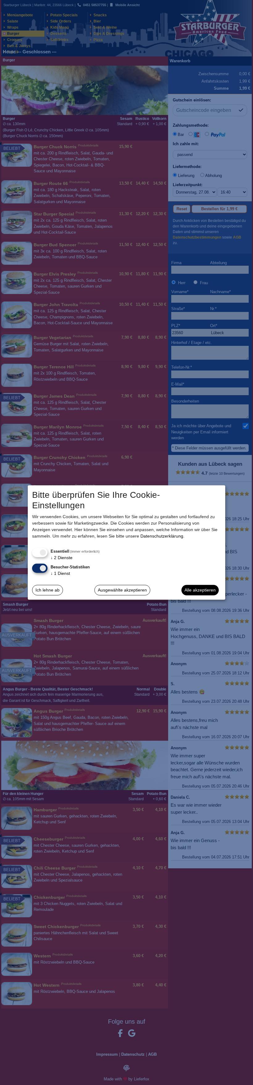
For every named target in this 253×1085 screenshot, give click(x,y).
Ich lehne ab (47, 590)
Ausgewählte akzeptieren (122, 590)
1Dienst (60, 573)
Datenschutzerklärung (161, 536)
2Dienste (62, 557)
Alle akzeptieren (200, 590)
